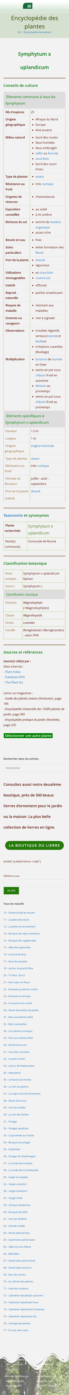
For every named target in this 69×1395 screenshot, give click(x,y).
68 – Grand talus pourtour (17, 1267)
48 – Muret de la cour (14, 1100)
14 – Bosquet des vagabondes (19, 940)
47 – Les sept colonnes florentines (21, 1093)
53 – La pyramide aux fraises (18, 1135)
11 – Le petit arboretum (16, 919)
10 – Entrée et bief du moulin (19, 912)
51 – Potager (10, 1121)
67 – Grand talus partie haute (19, 1260)
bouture (41, 359)
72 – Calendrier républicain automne (23, 1295)
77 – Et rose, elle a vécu (15, 1330)
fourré (52, 153)
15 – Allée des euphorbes (17, 947)
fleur (39, 253)
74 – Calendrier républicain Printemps (23, 1309)
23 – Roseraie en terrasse (17, 996)
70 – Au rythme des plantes (18, 1281)
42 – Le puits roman (14, 1058)
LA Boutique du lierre (34, 845)
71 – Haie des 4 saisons (15, 1288)
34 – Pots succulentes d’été (18, 1038)
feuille (40, 341)
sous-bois (42, 159)
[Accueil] (19, 32)
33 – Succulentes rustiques (17, 1031)
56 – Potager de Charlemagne (19, 1156)
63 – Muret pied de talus (16, 1233)
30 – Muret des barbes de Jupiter (21, 1010)
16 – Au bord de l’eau (14, 954)
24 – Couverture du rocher (17, 1003)
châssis (41, 375)
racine (51, 336)
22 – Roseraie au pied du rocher (20, 989)
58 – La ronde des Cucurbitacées (21, 1170)
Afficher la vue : (11, 876)
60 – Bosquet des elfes (15, 1212)
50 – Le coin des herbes (16, 1114)
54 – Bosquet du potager (16, 1142)
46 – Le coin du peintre (15, 1086)
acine (57, 359)
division (41, 386)
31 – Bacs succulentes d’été (18, 1017)
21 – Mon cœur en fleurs (16, 982)
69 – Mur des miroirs (14, 1274)
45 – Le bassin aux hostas (17, 1079)
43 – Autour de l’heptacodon (18, 1065)
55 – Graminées (11, 1149)
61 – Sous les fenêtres (15, 1218)
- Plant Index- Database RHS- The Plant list (14, 677)
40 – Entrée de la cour (15, 1045)
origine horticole (42, 446)
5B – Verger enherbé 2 (15, 1191)
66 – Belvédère (11, 1253)
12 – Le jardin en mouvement (19, 926)
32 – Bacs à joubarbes (15, 1024)
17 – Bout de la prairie (15, 961)
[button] (29, 6)
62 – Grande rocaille (14, 1226)
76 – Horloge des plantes (16, 1323)
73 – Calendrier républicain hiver (20, 1302)
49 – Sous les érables (14, 1107)
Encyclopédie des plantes (37, 32)
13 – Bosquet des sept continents (21, 933)
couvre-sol (43, 278)
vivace (40, 177)
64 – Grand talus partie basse (19, 1239)
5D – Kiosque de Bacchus (17, 1205)
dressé (40, 260)
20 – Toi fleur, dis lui (14, 975)
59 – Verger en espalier (15, 1177)
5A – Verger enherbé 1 (15, 1184)
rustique (48, 184)
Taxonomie (13, 515)
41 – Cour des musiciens (16, 1052)
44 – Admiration (12, 1072)
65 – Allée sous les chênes (17, 1246)
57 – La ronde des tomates (17, 1163)
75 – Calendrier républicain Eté (19, 1316)
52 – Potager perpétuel (15, 1128)
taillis (39, 153)
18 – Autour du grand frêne (18, 968)
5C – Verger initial (12, 1198)
